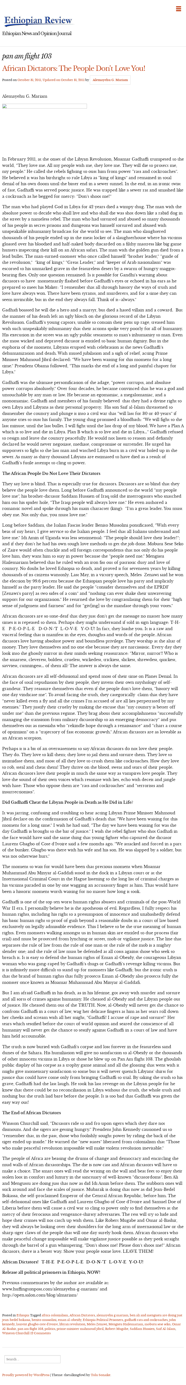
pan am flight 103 (30, 1329)
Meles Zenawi (97, 1324)
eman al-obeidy (69, 1320)
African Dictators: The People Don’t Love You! (73, 68)
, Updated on (51, 80)
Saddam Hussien (142, 1329)
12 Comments (40, 1333)
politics (50, 1329)
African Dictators (82, 1315)
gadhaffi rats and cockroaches (146, 1320)
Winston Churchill (16, 1333)
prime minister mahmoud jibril (80, 1329)
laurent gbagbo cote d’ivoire (37, 1324)
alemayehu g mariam (112, 1315)
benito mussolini (44, 1320)
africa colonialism (55, 1315)
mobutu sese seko (157, 1324)
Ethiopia (22, 1315)
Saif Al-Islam (165, 1329)
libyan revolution (72, 1324)
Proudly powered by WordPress (25, 1375)
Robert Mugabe (116, 1329)
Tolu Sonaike (100, 1375)
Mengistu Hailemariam (125, 1324)
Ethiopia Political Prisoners (103, 1320)
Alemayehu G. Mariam (110, 80)
